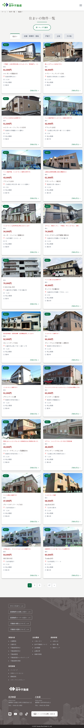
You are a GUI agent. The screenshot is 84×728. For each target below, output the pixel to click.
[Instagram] (21, 714)
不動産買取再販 (15, 661)
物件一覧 (12, 12)
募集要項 (13, 676)
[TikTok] (26, 714)
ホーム (4, 12)
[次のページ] (54, 585)
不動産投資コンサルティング (19, 657)
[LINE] (9, 714)
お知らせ (55, 641)
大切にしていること (16, 673)
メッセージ (14, 670)
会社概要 (37, 648)
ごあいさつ (38, 641)
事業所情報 (38, 654)
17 (49, 585)
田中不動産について (40, 644)
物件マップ (56, 648)
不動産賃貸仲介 (15, 651)
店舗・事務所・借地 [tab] (31, 36)
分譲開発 (13, 641)
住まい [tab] (14, 36)
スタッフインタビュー (17, 680)
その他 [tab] (69, 36)
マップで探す (43, 27)
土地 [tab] (58, 36)
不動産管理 (14, 654)
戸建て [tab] (47, 36)
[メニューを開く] (80, 5)
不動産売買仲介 (15, 648)
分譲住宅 (13, 644)
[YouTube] (15, 714)
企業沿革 (37, 651)
